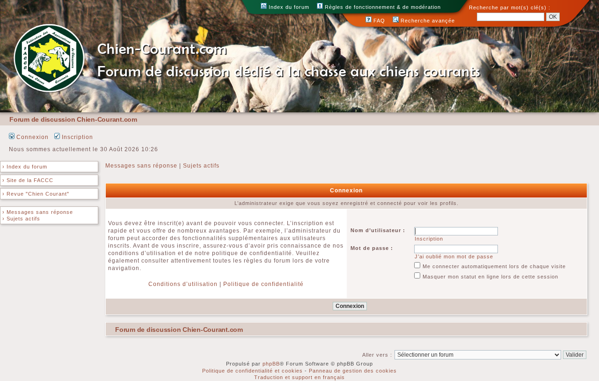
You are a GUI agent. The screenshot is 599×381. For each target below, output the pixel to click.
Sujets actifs (201, 165)
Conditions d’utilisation (183, 284)
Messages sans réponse (141, 165)
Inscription (76, 137)
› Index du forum (24, 166)
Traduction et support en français (299, 377)
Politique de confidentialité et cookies (252, 371)
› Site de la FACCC (27, 180)
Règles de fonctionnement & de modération (382, 7)
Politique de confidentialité (263, 284)
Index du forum (288, 7)
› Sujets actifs (21, 218)
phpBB (271, 363)
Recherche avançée (427, 20)
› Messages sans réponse (37, 212)
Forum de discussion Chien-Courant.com (73, 119)
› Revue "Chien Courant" (35, 194)
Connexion (32, 137)
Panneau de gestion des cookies (353, 371)
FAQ (378, 20)
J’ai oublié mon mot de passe (454, 256)
